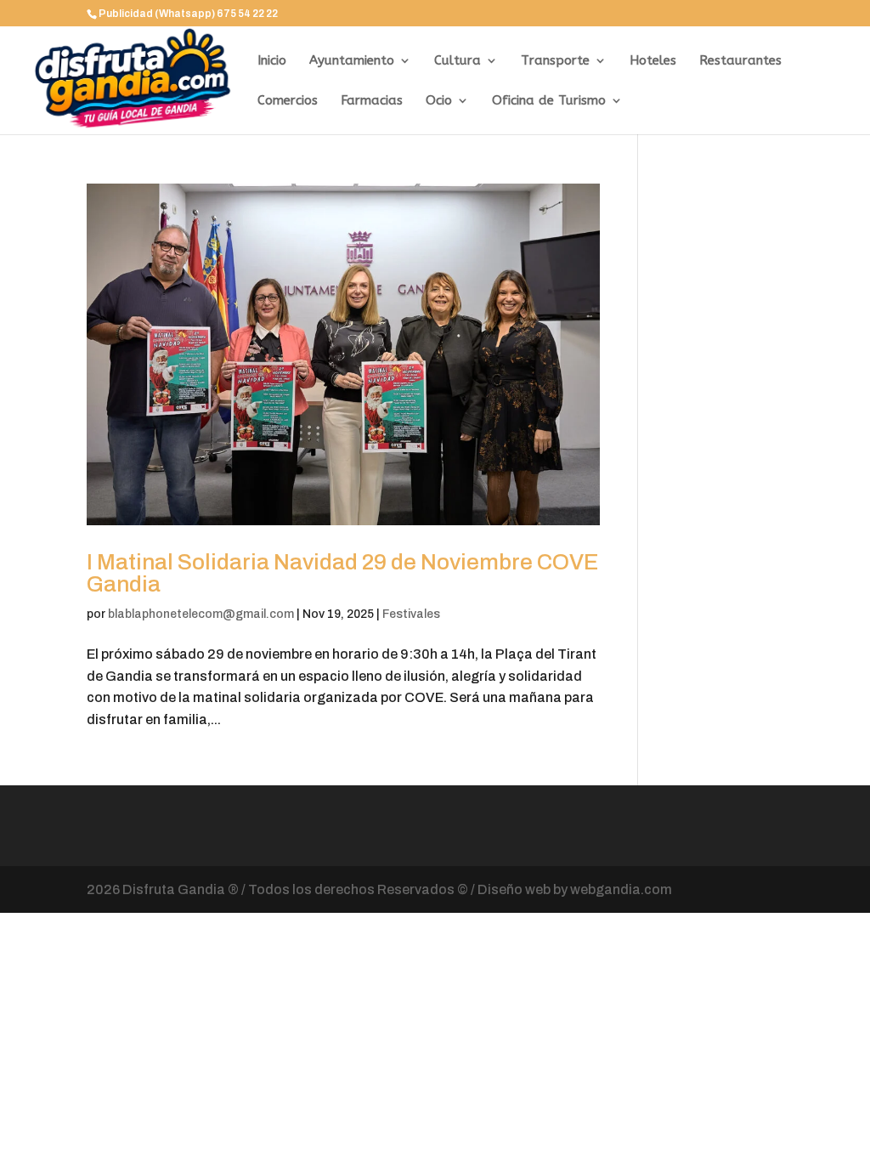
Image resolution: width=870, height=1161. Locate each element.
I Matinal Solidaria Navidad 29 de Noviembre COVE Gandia (343, 573)
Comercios (287, 101)
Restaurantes (740, 61)
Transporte (555, 61)
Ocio (439, 101)
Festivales (411, 614)
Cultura (457, 61)
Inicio (271, 61)
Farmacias (372, 101)
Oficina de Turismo (549, 101)
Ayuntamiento (351, 61)
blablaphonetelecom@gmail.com (201, 614)
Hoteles (653, 61)
